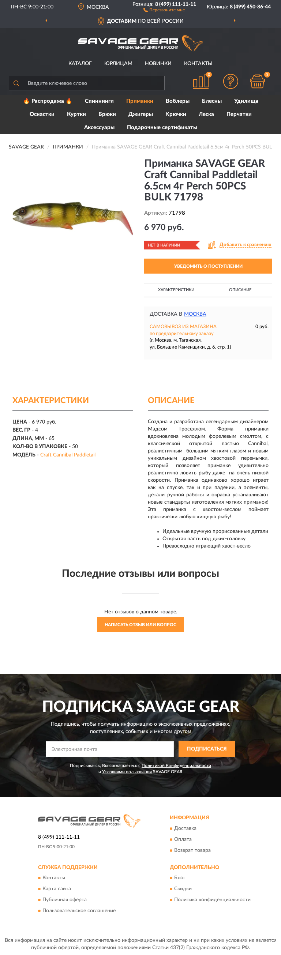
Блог (180, 878)
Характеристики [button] (176, 290)
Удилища (246, 101)
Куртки (76, 114)
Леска (206, 114)
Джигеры (140, 114)
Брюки (107, 114)
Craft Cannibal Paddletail (67, 455)
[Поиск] (16, 83)
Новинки (158, 63)
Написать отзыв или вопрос (140, 625)
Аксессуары (99, 127)
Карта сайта (56, 889)
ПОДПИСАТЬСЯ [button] (207, 749)
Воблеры (178, 101)
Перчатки (239, 114)
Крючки (175, 114)
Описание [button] (240, 290)
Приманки (139, 101)
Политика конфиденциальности (212, 900)
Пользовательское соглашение (79, 911)
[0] (258, 81)
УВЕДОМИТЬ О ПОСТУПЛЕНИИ (208, 266)
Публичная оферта (64, 900)
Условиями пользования (127, 772)
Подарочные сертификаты (162, 127)
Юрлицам (118, 63)
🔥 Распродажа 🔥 (47, 101)
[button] (164, 9)
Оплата (183, 839)
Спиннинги (99, 101)
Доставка (185, 828)
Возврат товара (192, 850)
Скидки (183, 889)
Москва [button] (195, 314)
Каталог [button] (80, 63)
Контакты (198, 63)
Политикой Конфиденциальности (176, 765)
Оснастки (42, 114)
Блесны (212, 101)
